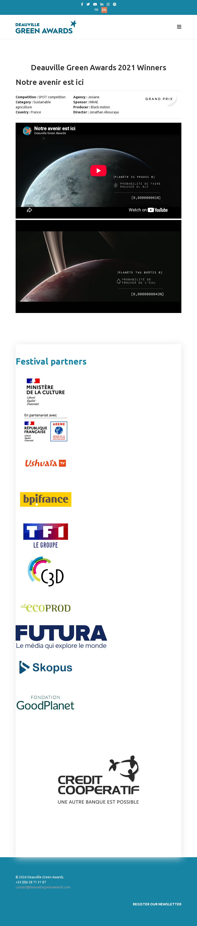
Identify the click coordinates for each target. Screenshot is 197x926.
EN (104, 10)
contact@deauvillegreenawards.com (43, 887)
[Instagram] (108, 4)
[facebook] (82, 4)
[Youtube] (95, 4)
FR (96, 10)
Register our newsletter (157, 904)
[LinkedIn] (101, 4)
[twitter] (88, 4)
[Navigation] (179, 27)
